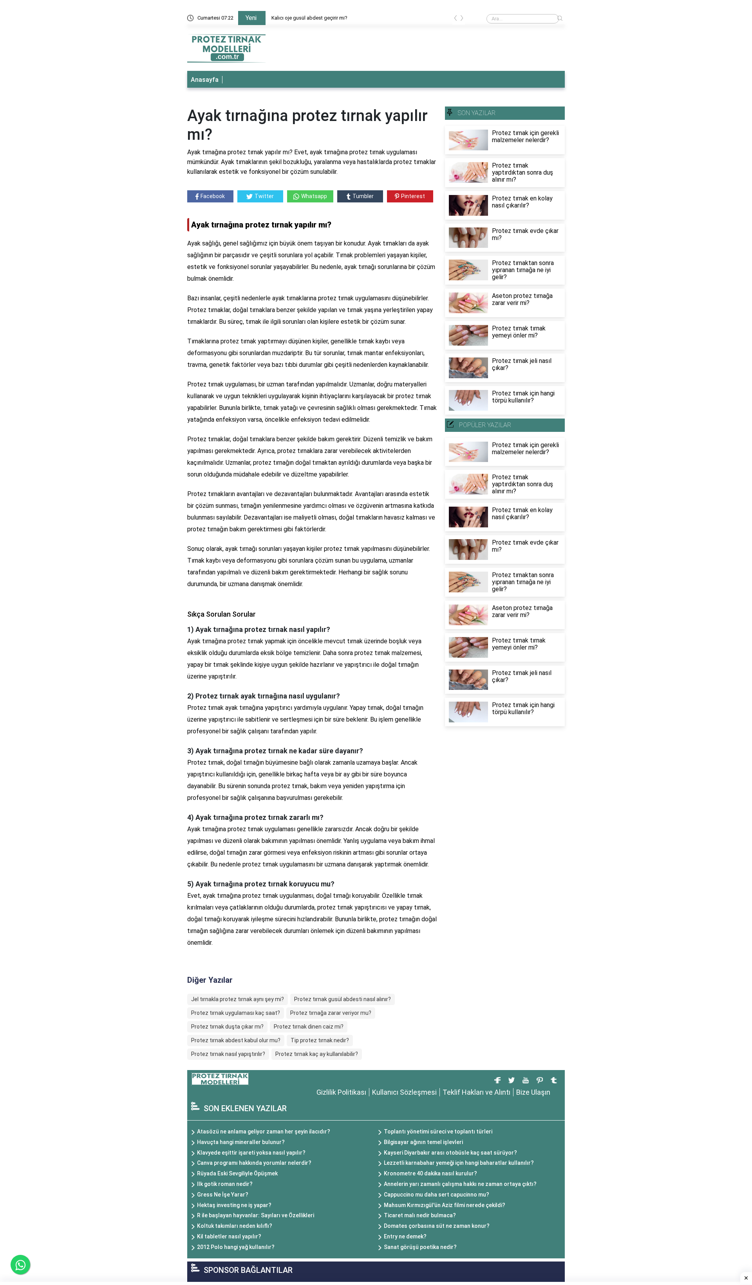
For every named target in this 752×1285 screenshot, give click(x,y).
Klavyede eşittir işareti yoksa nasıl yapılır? (251, 1153)
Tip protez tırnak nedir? (320, 1040)
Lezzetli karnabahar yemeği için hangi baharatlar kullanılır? (459, 1163)
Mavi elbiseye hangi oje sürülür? (307, 18)
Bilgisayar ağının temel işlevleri (423, 1142)
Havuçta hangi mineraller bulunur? (241, 1142)
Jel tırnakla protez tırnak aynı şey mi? (237, 999)
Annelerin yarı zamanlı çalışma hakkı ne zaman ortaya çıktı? (460, 1184)
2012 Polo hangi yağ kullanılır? (236, 1247)
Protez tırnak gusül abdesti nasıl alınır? (342, 999)
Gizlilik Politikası (341, 1092)
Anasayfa (205, 79)
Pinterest (413, 196)
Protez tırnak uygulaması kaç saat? (235, 1013)
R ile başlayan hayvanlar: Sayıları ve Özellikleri (255, 1215)
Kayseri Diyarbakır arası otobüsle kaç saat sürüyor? (450, 1153)
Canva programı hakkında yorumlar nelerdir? (254, 1163)
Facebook (213, 196)
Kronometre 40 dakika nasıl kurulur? (430, 1173)
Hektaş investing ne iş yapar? (234, 1205)
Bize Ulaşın (533, 1092)
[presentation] (455, 19)
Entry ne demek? (405, 1236)
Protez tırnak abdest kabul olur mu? (235, 1040)
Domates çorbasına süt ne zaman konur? (437, 1226)
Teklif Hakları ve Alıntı (476, 1092)
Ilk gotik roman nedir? (225, 1184)
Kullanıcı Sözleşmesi (404, 1092)
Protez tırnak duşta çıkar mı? (227, 1026)
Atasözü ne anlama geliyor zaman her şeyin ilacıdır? (263, 1131)
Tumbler (363, 196)
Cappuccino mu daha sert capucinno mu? (436, 1194)
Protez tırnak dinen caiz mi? (308, 1026)
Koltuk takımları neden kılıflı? (234, 1226)
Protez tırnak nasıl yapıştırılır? (228, 1054)
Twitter (264, 196)
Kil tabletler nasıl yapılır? (229, 1236)
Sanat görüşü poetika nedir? (420, 1247)
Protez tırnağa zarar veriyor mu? (330, 1013)
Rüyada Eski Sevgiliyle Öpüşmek (237, 1173)
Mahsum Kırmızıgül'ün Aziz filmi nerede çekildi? (444, 1205)
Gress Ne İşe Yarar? (222, 1194)
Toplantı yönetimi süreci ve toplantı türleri (438, 1131)
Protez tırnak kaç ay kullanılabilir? (316, 1054)
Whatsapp (314, 196)
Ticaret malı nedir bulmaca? (420, 1215)
